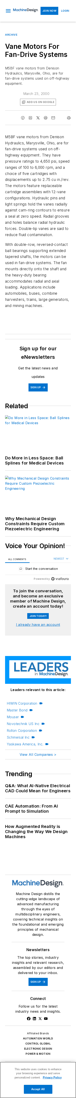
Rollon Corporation (22, 730)
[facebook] (23, 118)
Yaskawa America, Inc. (25, 744)
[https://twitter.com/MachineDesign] (40, 1018)
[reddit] (45, 118)
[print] (69, 118)
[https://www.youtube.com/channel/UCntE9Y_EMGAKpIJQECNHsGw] (46, 1018)
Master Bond (17, 710)
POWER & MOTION (38, 1053)
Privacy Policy (52, 1077)
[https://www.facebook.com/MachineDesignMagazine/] (29, 1018)
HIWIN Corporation (22, 703)
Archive (11, 34)
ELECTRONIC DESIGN (38, 1048)
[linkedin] (30, 118)
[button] (8, 11)
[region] (38, 569)
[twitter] (38, 118)
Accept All (38, 1089)
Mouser (13, 717)
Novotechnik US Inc (23, 724)
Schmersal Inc (18, 737)
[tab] (17, 559)
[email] (53, 118)
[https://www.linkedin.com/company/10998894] (34, 1018)
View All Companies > (38, 754)
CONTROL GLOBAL (38, 1043)
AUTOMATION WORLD (38, 1038)
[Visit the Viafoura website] (60, 579)
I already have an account (38, 624)
